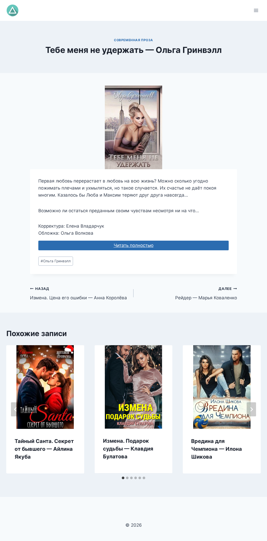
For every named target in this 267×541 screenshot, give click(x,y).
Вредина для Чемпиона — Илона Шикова (216, 449)
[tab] (123, 478)
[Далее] (251, 409)
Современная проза (133, 40)
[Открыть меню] (256, 10)
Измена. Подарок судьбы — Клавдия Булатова (128, 449)
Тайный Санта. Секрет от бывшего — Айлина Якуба (44, 449)
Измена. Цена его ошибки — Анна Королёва (78, 293)
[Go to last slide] (15, 409)
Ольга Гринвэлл (56, 261)
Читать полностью (134, 245)
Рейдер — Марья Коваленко (206, 293)
